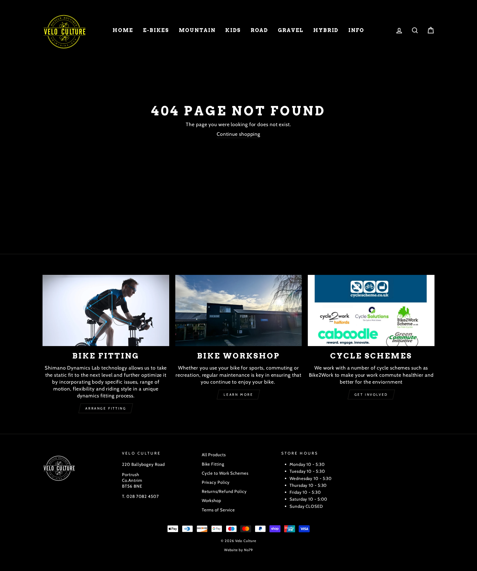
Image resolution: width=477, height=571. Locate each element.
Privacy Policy (216, 482)
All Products (214, 454)
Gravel (291, 30)
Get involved (371, 394)
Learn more (238, 394)
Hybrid (326, 30)
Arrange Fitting (105, 408)
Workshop (211, 500)
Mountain (197, 30)
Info (356, 30)
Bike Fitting (213, 464)
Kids (233, 30)
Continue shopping (238, 134)
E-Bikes (156, 30)
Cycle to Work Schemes (225, 473)
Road (259, 30)
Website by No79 (238, 550)
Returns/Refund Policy (224, 491)
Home (123, 30)
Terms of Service (218, 509)
